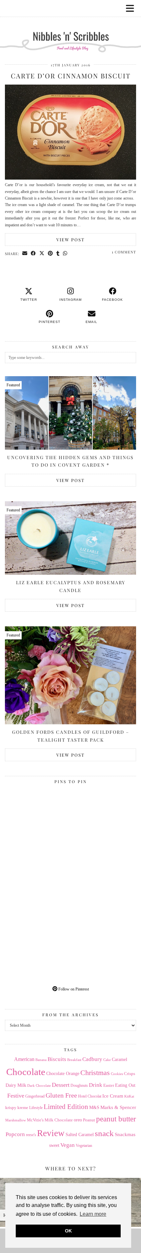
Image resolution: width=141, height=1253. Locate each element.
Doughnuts (79, 1085)
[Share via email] (25, 253)
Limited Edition (66, 1107)
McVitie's (35, 1120)
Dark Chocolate (39, 1085)
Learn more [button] (93, 1214)
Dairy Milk (16, 1085)
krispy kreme (16, 1107)
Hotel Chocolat (89, 1096)
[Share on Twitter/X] (42, 253)
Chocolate (25, 1072)
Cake (107, 1060)
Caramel (119, 1059)
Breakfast (74, 1060)
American (24, 1059)
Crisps (129, 1073)
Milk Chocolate (59, 1119)
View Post (70, 239)
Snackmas (125, 1134)
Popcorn (15, 1134)
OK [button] (68, 1230)
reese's (31, 1135)
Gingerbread (35, 1096)
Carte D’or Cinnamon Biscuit (71, 75)
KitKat (129, 1096)
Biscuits (57, 1059)
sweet (54, 1145)
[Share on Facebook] (33, 253)
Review (51, 1133)
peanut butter (116, 1119)
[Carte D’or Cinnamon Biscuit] (70, 178)
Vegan (67, 1145)
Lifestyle (36, 1107)
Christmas (95, 1073)
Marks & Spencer (118, 1107)
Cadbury (92, 1059)
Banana (41, 1060)
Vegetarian (84, 1145)
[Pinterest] (37, 819)
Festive (15, 1095)
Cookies (117, 1074)
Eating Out (125, 1085)
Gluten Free (61, 1095)
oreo (78, 1119)
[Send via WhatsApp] (65, 253)
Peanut (89, 1119)
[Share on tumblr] (58, 253)
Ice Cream (112, 1096)
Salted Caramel (80, 1134)
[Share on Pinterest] (50, 253)
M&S (94, 1107)
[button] (132, 8)
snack (104, 1133)
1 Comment (124, 251)
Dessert (61, 1085)
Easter (108, 1085)
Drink (95, 1085)
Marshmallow (15, 1120)
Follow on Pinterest (73, 989)
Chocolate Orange (62, 1073)
